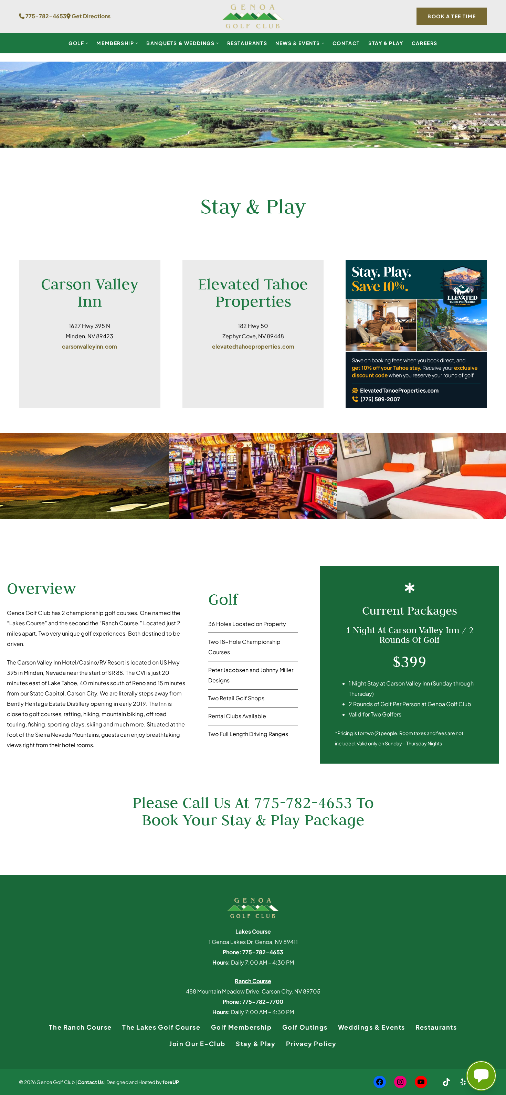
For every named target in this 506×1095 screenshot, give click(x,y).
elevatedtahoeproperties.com (253, 346)
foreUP (170, 1082)
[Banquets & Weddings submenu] (217, 42)
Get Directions (90, 16)
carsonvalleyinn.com (89, 346)
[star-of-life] (410, 588)
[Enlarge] (478, 269)
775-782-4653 (45, 16)
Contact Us (90, 1082)
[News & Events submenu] (322, 42)
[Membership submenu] (136, 42)
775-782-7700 (262, 1001)
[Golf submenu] (86, 42)
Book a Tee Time (452, 16)
